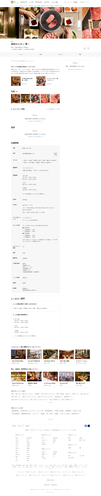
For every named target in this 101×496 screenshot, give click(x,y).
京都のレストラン (72, 444)
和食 (51, 465)
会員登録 (82, 2)
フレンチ (47, 465)
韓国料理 (71, 466)
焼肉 (66, 465)
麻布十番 (17, 454)
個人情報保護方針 (55, 430)
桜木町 (43, 442)
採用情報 (27, 425)
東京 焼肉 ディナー (68, 396)
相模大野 (44, 444)
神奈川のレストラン (47, 435)
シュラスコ (41, 466)
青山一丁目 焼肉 (60, 393)
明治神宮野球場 (15, 410)
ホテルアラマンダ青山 (65, 413)
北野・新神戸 (71, 457)
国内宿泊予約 (24, 2)
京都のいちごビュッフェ (80, 475)
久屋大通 (44, 458)
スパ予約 (31, 2)
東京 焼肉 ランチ (58, 396)
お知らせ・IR (20, 425)
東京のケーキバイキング (31, 472)
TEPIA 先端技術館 (15, 413)
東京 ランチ (68, 393)
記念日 (35, 465)
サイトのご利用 (72, 430)
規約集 (26, 430)
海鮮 (53, 466)
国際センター (45, 454)
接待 (27, 465)
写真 (80, 54)
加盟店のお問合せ (50, 480)
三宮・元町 (81, 455)
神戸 (69, 455)
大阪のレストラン (72, 435)
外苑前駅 (43, 413)
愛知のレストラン (46, 449)
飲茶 (27, 466)
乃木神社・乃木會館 (59, 410)
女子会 (13, 465)
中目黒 (28, 444)
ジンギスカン (47, 466)
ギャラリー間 (40, 410)
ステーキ (81, 465)
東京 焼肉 (37, 393)
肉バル (31, 466)
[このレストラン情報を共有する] (84, 48)
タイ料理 (14, 466)
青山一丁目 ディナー (16, 396)
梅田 (69, 438)
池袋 (16, 452)
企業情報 (14, 425)
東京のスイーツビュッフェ (78, 472)
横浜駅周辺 (55, 438)
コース (21, 54)
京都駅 (69, 447)
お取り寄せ (46, 2)
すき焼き (70, 465)
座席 (41, 54)
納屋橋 (54, 454)
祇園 (80, 447)
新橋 (28, 450)
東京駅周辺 (29, 438)
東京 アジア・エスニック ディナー (45, 396)
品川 (16, 460)
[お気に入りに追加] (88, 48)
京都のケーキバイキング (55, 472)
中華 (55, 465)
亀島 (43, 456)
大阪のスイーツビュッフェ (21, 475)
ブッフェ (59, 465)
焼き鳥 (66, 466)
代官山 (28, 454)
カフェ (35, 466)
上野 (16, 458)
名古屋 (43, 452)
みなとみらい (45, 440)
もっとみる (50, 402)
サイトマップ (65, 430)
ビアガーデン (77, 466)
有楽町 (28, 442)
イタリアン (41, 465)
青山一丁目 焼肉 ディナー (67, 399)
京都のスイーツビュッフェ (34, 475)
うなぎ (18, 466)
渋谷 (16, 450)
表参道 (28, 448)
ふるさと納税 (54, 2)
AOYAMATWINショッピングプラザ (27, 410)
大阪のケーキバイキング (43, 472)
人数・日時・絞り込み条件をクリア (35, 121)
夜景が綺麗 (18, 465)
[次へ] (98, 23)
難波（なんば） (82, 440)
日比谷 (17, 444)
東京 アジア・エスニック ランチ (29, 396)
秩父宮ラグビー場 (77, 410)
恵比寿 (17, 448)
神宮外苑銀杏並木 (49, 410)
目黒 (28, 458)
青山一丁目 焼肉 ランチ (55, 399)
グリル (86, 465)
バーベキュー (84, 466)
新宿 (28, 440)
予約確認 (75, 2)
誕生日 (31, 465)
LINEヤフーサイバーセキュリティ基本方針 (40, 430)
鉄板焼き (76, 465)
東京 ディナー (76, 393)
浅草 (28, 460)
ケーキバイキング (21, 472)
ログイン (88, 2)
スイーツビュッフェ (66, 472)
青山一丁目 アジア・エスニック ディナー (39, 399)
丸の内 (17, 440)
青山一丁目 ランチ (85, 393)
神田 (16, 456)
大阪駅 (69, 440)
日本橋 (28, 446)
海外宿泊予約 (38, 2)
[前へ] (3, 23)
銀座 (16, 438)
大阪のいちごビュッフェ (68, 475)
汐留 (28, 452)
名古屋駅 (55, 452)
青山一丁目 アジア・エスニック (48, 393)
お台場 (28, 456)
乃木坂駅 (56, 413)
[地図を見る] (55, 154)
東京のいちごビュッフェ (56, 475)
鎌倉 (54, 442)
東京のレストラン (20, 435)
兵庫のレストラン (72, 452)
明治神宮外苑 (68, 410)
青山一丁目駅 (49, 413)
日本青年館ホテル (75, 413)
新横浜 (54, 440)
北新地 (80, 438)
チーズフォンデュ (59, 466)
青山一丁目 (18, 393)
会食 (24, 465)
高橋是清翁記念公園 (25, 413)
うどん (23, 466)
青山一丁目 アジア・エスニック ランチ (20, 399)
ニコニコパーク (35, 413)
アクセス (60, 54)
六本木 (17, 442)
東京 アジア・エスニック (27, 393)
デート (50, 468)
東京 (13, 393)
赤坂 (16, 446)
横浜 (43, 438)
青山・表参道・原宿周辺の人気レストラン (24, 369)
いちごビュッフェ (45, 475)
